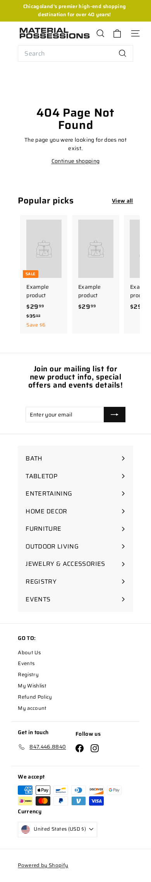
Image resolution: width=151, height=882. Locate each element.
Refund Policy (35, 697)
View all (122, 200)
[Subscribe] (114, 414)
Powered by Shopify (43, 865)
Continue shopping (75, 161)
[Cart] (117, 33)
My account (32, 708)
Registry (28, 674)
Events (26, 663)
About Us (29, 652)
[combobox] (75, 53)
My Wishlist (32, 686)
